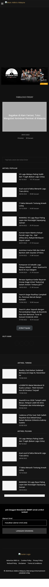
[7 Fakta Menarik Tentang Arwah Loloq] (9, 207)
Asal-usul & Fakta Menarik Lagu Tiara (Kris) (32, 189)
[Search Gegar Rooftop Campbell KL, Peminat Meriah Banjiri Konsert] (9, 298)
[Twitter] (34, 3)
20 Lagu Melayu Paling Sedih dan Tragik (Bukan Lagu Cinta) (32, 175)
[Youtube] (40, 3)
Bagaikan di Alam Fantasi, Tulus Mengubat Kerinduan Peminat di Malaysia (24, 117)
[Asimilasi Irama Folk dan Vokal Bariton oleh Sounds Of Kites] (9, 254)
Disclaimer (22, 563)
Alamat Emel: (7, 518)
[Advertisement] (24, 39)
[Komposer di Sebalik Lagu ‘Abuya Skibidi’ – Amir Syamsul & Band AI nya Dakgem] (9, 268)
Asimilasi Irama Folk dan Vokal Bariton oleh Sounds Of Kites (32, 251)
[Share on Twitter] (26, 142)
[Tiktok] (43, 3)
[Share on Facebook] (23, 142)
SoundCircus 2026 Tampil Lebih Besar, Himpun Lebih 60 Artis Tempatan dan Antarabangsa (32, 402)
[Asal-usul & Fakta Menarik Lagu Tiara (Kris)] (9, 192)
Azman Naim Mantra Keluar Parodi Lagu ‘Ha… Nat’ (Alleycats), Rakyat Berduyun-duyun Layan (31, 236)
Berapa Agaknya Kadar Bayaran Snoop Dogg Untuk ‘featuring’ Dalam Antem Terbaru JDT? (32, 282)
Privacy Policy (38, 560)
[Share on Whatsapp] (30, 142)
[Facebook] (31, 3)
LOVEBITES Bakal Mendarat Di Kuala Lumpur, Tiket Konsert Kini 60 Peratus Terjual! (31, 387)
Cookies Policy (26, 560)
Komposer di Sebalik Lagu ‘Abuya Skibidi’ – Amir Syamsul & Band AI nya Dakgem (33, 267)
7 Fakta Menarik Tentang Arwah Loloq (32, 204)
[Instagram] (37, 3)
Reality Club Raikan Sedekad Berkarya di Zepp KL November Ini (32, 372)
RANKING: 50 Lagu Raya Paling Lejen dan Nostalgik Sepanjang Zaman (32, 220)
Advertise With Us (12, 560)
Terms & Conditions (35, 563)
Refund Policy (12, 563)
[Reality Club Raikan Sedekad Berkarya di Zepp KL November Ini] (9, 374)
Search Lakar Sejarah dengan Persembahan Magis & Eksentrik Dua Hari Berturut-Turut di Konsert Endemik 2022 (33, 313)
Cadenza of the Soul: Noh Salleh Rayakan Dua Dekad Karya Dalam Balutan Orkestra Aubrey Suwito (32, 419)
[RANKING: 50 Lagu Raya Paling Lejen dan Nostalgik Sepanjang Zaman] (9, 221)
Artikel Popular (24, 328)
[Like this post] (20, 142)
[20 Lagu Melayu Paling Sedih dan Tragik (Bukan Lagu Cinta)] (9, 178)
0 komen (21, 138)
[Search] (46, 3)
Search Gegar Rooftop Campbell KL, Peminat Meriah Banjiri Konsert (32, 297)
